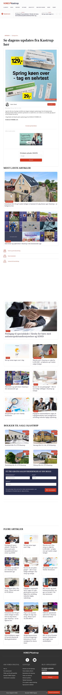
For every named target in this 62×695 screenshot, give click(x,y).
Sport (48, 7)
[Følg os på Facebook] (27, 660)
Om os (5, 668)
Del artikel (50, 104)
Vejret (54, 7)
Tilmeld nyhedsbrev (54, 692)
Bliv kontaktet (50, 490)
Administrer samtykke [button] (9, 678)
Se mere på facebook (31, 126)
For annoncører (7, 671)
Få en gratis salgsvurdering (30, 682)
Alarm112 (5, 7)
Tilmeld (31, 160)
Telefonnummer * (10, 475)
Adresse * (8, 481)
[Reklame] (31, 139)
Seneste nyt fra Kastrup (29, 668)
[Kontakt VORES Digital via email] (34, 660)
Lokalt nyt (31, 7)
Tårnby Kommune (27, 680)
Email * (34, 475)
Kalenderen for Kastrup (29, 673)
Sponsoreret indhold (28, 684)
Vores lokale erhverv (28, 671)
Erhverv (18, 7)
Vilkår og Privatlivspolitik (10, 673)
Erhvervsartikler (27, 678)
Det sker (24, 7)
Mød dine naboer (40, 7)
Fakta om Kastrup (27, 675)
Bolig (11, 7)
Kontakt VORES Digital (9, 675)
